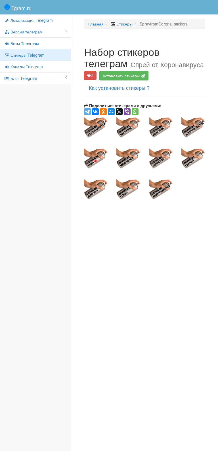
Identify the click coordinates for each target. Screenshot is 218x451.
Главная (96, 24)
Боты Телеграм (24, 43)
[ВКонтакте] (95, 111)
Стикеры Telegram (27, 55)
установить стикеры (122, 75)
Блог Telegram (23, 78)
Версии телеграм (26, 32)
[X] (119, 111)
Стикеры (124, 24)
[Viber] (127, 111)
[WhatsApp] (135, 111)
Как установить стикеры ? (119, 87)
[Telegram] (87, 111)
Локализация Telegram (31, 20)
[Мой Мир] (111, 111)
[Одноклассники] (103, 111)
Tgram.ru (21, 8)
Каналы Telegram (26, 66)
